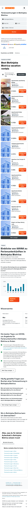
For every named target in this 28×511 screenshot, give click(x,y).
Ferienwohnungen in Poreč (10, 466)
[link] (14, 299)
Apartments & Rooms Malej (17, 97)
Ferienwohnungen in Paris (10, 459)
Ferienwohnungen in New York (11, 468)
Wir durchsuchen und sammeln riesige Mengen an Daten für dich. (12, 503)
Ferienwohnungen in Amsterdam (11, 453)
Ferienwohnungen (17, 482)
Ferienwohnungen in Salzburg (11, 457)
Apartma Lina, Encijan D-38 (18, 160)
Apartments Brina (16, 175)
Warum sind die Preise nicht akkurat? (12, 506)
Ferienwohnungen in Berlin (10, 472)
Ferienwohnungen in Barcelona (11, 463)
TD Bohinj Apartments (17, 143)
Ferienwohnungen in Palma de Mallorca (13, 470)
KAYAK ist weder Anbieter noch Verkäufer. (13, 501)
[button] (2, 8)
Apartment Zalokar (16, 191)
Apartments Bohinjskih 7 (18, 128)
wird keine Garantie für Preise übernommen (11, 496)
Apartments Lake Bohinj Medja (18, 81)
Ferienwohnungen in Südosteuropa (13, 484)
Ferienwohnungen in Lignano (11, 455)
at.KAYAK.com (8, 482)
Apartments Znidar (16, 112)
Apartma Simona (16, 206)
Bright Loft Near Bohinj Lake (17, 223)
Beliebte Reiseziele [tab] (8, 442)
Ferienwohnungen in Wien (10, 451)
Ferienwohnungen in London (10, 461)
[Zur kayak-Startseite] (9, 8)
